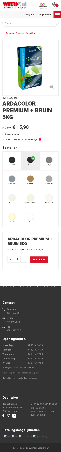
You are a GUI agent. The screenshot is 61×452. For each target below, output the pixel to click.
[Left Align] (51, 87)
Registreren (45, 14)
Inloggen (29, 14)
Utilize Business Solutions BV (36, 448)
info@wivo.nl (13, 322)
